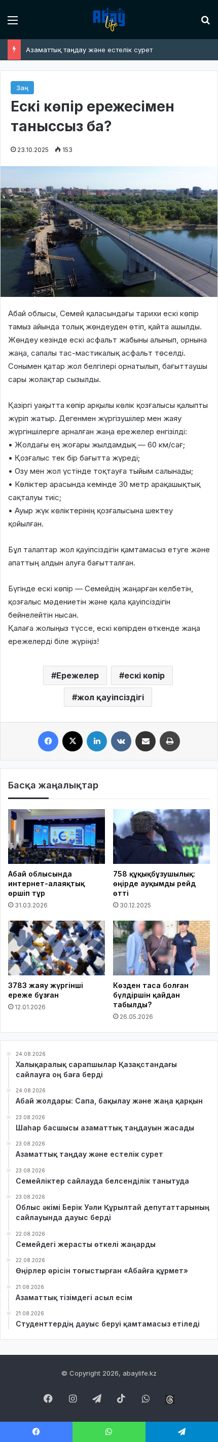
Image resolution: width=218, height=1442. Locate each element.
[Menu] (13, 23)
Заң (22, 88)
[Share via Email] (145, 741)
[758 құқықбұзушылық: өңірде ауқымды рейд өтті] (161, 836)
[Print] (170, 741)
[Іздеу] (205, 23)
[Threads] (170, 1399)
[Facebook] (48, 741)
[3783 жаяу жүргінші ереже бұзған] (56, 948)
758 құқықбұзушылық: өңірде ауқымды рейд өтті (154, 883)
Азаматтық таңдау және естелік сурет (89, 50)
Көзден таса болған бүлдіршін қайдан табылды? (151, 995)
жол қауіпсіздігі (110, 697)
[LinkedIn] (97, 741)
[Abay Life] (109, 19)
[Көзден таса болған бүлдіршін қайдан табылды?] (161, 948)
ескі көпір (144, 675)
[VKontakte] (121, 741)
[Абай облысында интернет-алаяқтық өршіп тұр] (56, 836)
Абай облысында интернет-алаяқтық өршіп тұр (46, 883)
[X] (72, 741)
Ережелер (77, 675)
